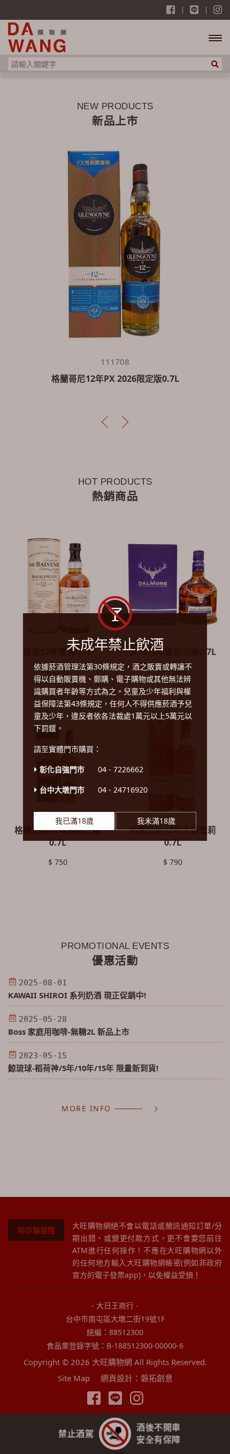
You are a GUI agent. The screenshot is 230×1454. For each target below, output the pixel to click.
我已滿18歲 (74, 821)
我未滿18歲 (156, 821)
